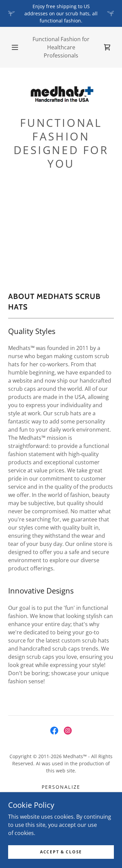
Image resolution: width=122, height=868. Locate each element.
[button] (15, 47)
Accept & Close (61, 852)
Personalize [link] (61, 787)
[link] (61, 94)
